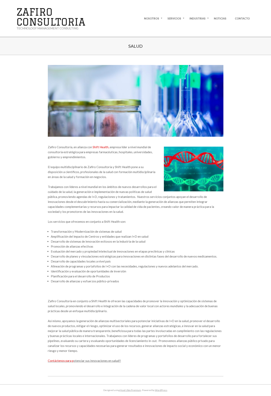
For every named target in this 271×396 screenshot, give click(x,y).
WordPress (161, 390)
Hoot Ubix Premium (130, 390)
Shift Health (101, 147)
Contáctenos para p (61, 360)
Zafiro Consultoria (50, 16)
